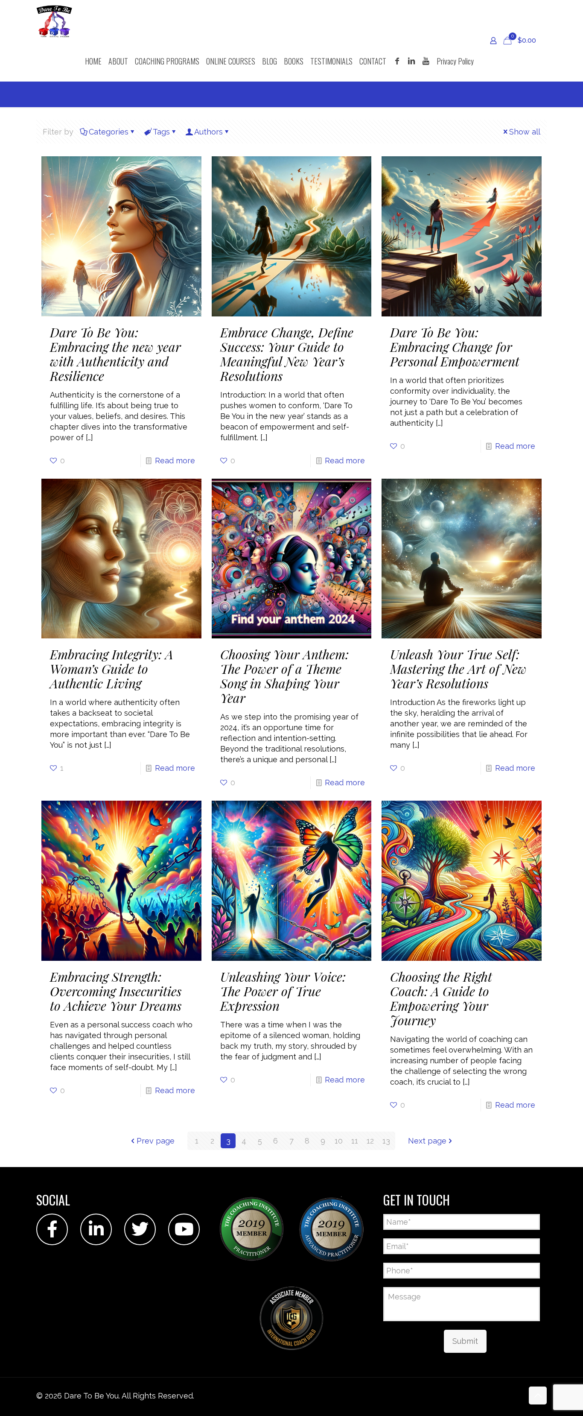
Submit (465, 1341)
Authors (208, 131)
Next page (427, 1140)
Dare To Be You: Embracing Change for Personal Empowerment (454, 347)
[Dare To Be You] (54, 20)
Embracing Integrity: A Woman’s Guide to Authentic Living (111, 669)
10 (339, 1140)
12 (370, 1140)
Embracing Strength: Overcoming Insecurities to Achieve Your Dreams (115, 991)
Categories (108, 131)
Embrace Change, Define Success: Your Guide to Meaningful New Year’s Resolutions (286, 354)
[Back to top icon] (538, 1395)
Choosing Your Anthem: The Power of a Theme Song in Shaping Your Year (284, 676)
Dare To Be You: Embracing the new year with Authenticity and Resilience (115, 354)
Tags (161, 131)
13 (386, 1140)
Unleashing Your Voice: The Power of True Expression (283, 991)
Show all (524, 131)
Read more (175, 460)
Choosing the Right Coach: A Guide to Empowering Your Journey (441, 998)
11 (354, 1140)
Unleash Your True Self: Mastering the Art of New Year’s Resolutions (458, 669)
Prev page (156, 1140)
